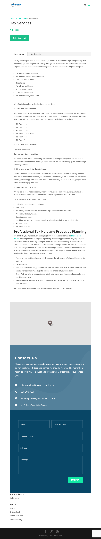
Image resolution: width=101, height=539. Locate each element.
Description (19, 54)
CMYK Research (55, 535)
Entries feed (15, 512)
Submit (75, 480)
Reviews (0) (36, 54)
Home (12, 18)
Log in (12, 508)
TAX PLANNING (21, 18)
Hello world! (14, 498)
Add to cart (19, 38)
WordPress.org (16, 519)
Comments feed (16, 516)
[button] (51, 323)
